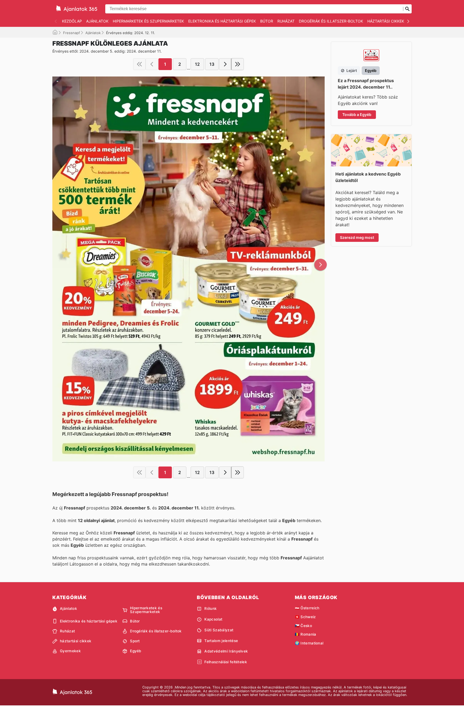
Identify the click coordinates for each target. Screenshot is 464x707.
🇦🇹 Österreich (307, 608)
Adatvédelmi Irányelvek (226, 651)
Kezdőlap (72, 21)
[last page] (237, 64)
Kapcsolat (213, 619)
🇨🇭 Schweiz (305, 617)
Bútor (266, 21)
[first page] (139, 64)
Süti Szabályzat (218, 630)
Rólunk (210, 608)
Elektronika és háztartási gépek (222, 21)
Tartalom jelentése (221, 641)
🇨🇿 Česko (303, 626)
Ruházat (286, 21)
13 (211, 64)
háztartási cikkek (385, 21)
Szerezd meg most (357, 237)
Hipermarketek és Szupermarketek (148, 21)
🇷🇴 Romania (305, 634)
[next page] (225, 64)
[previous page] (152, 64)
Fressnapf (71, 33)
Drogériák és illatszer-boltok (331, 21)
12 (197, 64)
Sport (135, 641)
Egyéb (136, 651)
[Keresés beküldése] (407, 9)
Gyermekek (70, 651)
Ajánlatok (97, 21)
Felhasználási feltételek (225, 662)
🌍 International (309, 643)
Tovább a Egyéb (356, 114)
